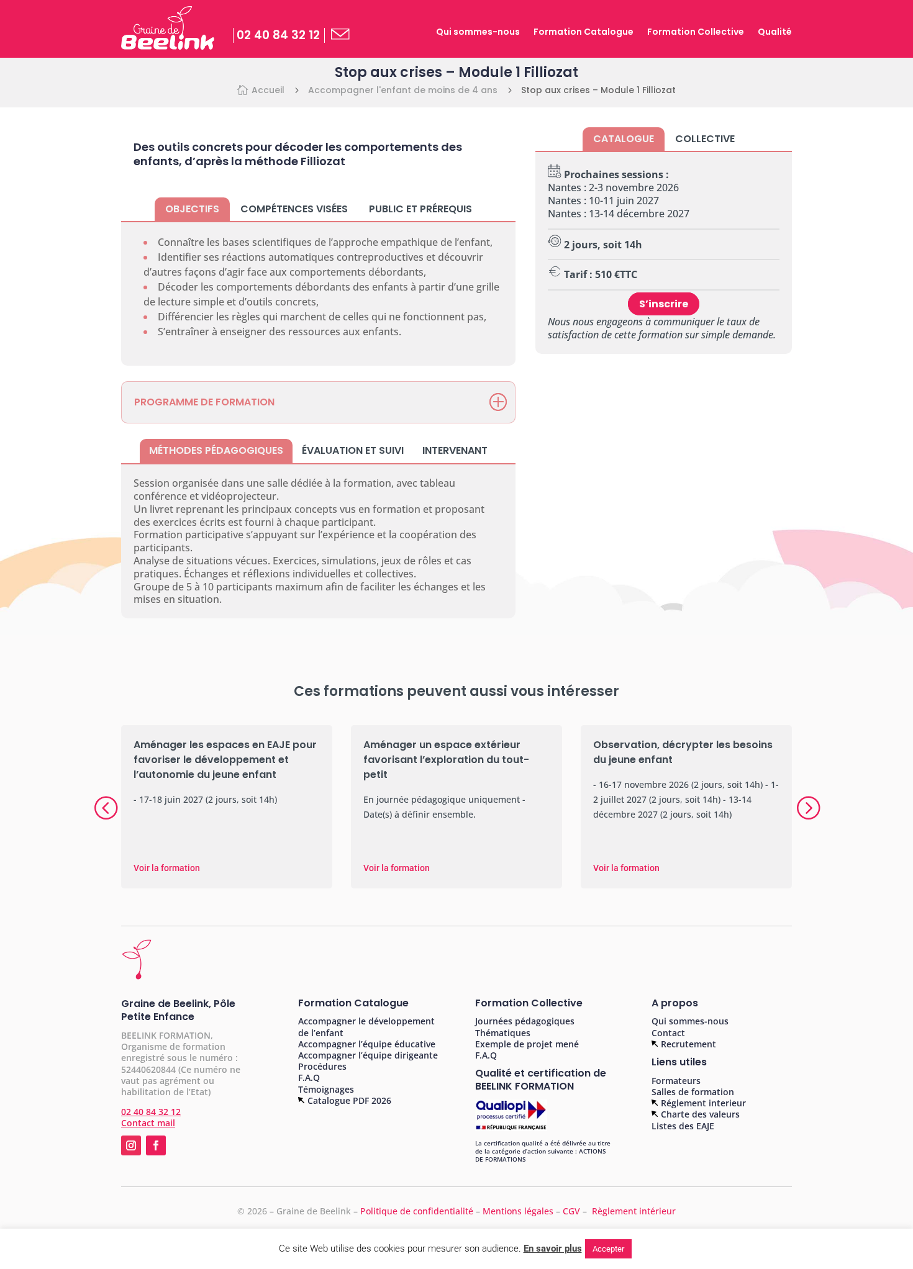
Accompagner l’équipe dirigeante (368, 1055)
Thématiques (502, 1033)
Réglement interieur (702, 1103)
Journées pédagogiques (525, 1021)
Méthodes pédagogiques (216, 450)
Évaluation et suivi (353, 450)
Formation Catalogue (584, 32)
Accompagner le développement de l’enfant (366, 1026)
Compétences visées (294, 209)
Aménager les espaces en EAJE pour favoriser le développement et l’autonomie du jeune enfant (225, 760)
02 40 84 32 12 (278, 35)
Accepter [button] (608, 1248)
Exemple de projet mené (527, 1044)
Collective (705, 139)
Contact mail (148, 1123)
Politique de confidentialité (416, 1211)
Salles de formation (693, 1092)
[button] (807, 807)
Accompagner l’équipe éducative (366, 1044)
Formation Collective (695, 32)
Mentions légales (518, 1211)
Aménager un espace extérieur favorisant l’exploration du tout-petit (446, 760)
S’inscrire (663, 304)
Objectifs (192, 209)
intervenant (455, 450)
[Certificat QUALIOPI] (511, 1128)
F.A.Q (309, 1077)
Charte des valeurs (699, 1114)
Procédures (322, 1066)
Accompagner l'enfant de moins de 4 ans (402, 90)
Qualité (775, 32)
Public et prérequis (420, 209)
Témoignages (326, 1089)
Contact (668, 1033)
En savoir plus (553, 1248)
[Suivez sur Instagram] (131, 1145)
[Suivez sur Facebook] (156, 1145)
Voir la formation (167, 868)
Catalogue (623, 139)
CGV (573, 1211)
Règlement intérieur (634, 1211)
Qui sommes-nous (478, 32)
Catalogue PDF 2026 (348, 1100)
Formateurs (676, 1080)
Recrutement (687, 1044)
